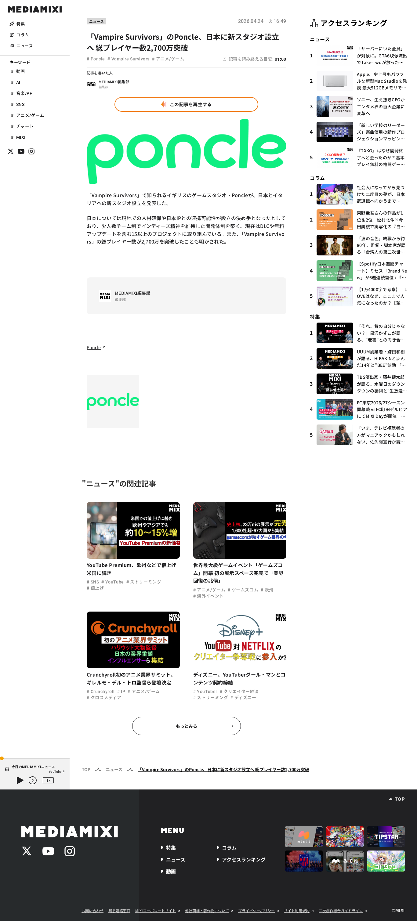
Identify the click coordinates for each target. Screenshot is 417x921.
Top (86, 769)
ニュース (114, 769)
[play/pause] (20, 780)
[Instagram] (31, 151)
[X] (10, 151)
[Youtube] (21, 151)
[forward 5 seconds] (33, 780)
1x (48, 780)
